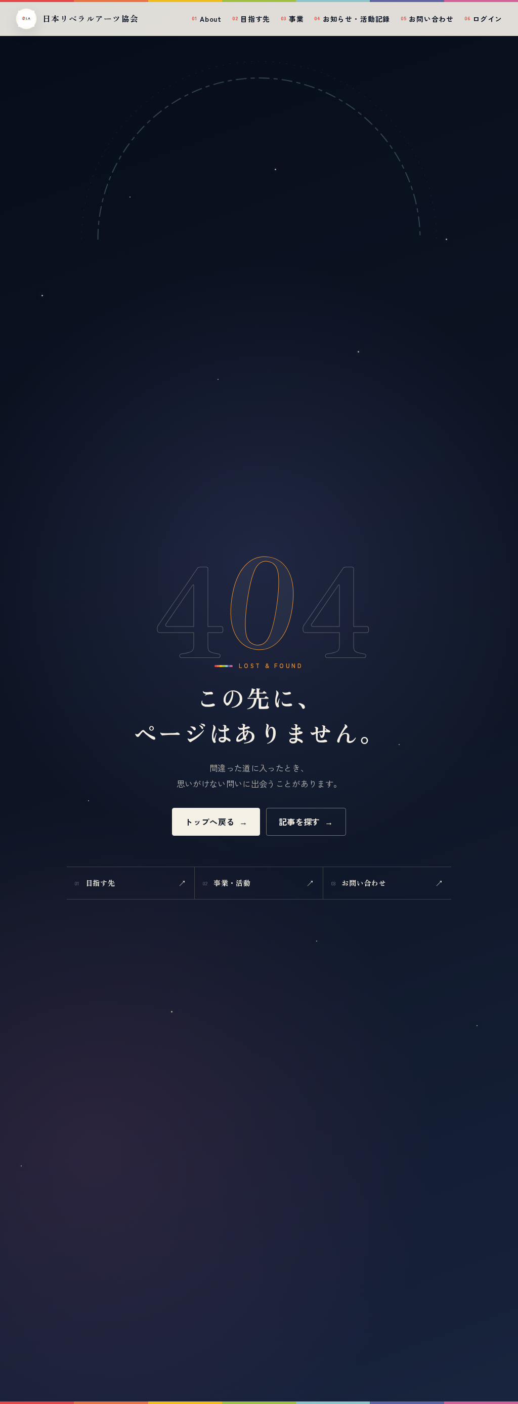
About (207, 19)
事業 (292, 19)
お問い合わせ (427, 19)
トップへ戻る (216, 821)
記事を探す (306, 821)
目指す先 (251, 19)
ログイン (483, 19)
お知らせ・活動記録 (352, 19)
